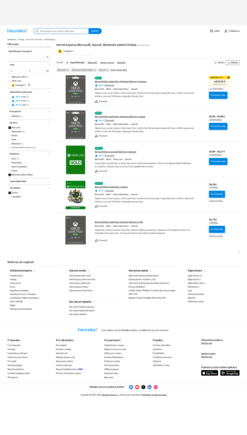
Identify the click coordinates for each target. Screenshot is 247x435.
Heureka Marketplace (113, 357)
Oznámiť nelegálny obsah (18, 373)
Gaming (21, 39)
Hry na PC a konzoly (34, 39)
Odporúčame (195, 270)
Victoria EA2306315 (137, 286)
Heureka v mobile (63, 349)
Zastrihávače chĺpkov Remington (24, 298)
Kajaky (13, 305)
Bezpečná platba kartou (66, 369)
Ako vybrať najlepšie (80, 302)
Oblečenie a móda (195, 301)
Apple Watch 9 (194, 279)
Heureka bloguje (14, 365)
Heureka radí (61, 353)
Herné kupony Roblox (78, 286)
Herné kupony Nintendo (80, 283)
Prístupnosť (12, 377)
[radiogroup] (29, 101)
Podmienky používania (17, 353)
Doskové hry (15, 283)
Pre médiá (11, 361)
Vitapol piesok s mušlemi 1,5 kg (142, 279)
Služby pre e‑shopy (112, 353)
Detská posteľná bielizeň (21, 309)
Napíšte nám (206, 343)
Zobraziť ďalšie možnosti (22, 147)
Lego (190, 290)
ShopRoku (157, 349)
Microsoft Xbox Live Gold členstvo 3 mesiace (115, 151)
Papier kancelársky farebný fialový (143, 275)
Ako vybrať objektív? (78, 314)
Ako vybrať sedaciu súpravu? (81, 307)
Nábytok (191, 298)
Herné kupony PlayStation (80, 290)
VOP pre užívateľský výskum (68, 373)
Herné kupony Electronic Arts (82, 279)
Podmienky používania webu (154, 394)
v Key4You (213, 187)
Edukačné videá (111, 373)
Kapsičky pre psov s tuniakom (23, 294)
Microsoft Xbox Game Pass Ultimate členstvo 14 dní (119, 222)
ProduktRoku (159, 353)
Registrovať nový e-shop (115, 349)
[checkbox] (9, 77)
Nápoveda (108, 377)
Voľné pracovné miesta (17, 357)
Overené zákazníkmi (161, 345)
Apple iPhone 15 (195, 275)
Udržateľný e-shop (161, 365)
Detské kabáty (16, 275)
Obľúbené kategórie (21, 270)
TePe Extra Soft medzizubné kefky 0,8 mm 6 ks (149, 283)
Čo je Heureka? (14, 345)
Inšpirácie (157, 361)
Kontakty (11, 349)
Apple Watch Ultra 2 (196, 283)
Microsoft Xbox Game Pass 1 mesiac (111, 187)
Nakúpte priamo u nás (65, 357)
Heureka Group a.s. (110, 394)
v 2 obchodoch (215, 154)
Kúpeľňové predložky (19, 290)
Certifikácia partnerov (162, 357)
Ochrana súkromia (64, 365)
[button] (25, 57)
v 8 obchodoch (215, 119)
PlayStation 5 (193, 286)
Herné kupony (50, 39)
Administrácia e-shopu (114, 345)
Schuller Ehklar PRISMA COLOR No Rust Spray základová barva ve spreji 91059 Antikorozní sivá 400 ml (153, 290)
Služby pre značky (112, 361)
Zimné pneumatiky (196, 294)
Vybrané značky (77, 270)
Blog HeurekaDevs (15, 369)
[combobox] (61, 31)
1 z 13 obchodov (216, 88)
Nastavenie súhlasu (64, 361)
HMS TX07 (133, 294)
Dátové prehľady (111, 365)
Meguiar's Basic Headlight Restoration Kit (147, 298)
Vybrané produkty (138, 270)
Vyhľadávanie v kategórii (20, 51)
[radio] (9, 97)
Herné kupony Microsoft (79, 275)
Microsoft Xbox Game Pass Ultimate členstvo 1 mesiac (120, 116)
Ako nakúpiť (61, 345)
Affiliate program (111, 369)
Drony (12, 286)
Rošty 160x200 (16, 301)
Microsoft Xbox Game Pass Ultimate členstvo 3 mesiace (121, 81)
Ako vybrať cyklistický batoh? (82, 310)
